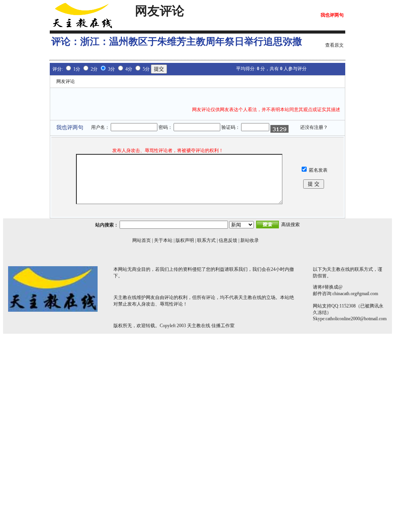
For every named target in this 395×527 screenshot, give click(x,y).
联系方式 (206, 240)
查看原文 (334, 45)
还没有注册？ (314, 127)
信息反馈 (228, 240)
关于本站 (163, 240)
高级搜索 (290, 224)
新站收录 (249, 240)
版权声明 (185, 240)
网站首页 (141, 240)
